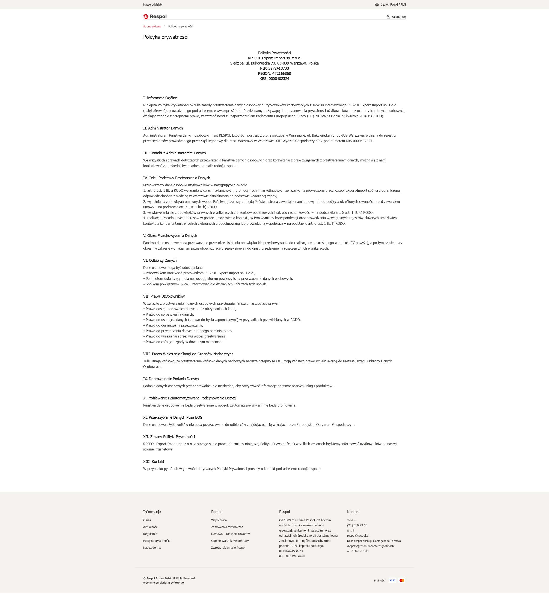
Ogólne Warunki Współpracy (230, 541)
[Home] (260, 16)
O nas (147, 520)
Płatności (379, 580)
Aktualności (150, 527)
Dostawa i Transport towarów (230, 534)
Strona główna (152, 26)
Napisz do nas (152, 547)
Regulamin (150, 534)
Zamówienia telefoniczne (227, 527)
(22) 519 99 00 (357, 525)
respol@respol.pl (358, 535)
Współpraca (219, 520)
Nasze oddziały (153, 4)
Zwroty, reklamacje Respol (228, 547)
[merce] (179, 582)
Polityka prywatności (156, 541)
